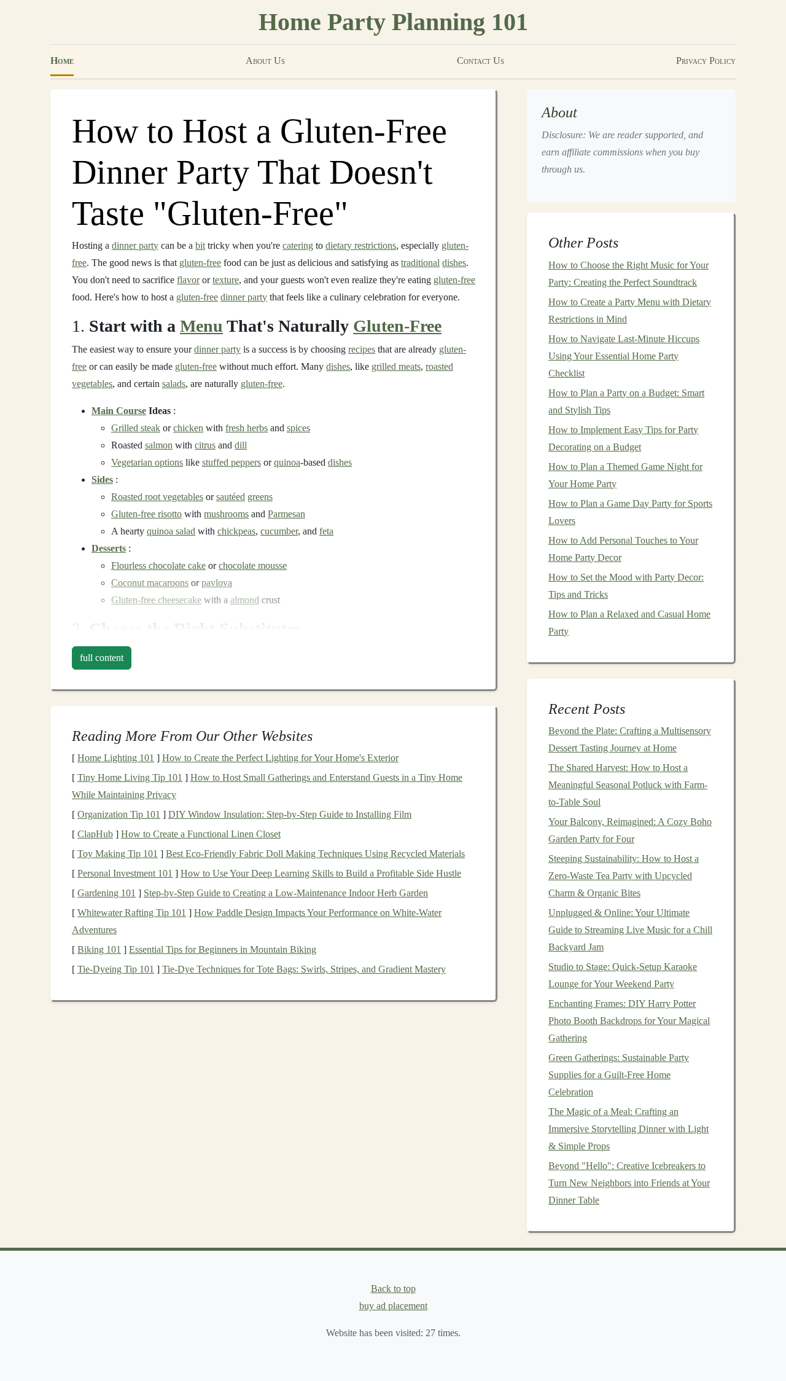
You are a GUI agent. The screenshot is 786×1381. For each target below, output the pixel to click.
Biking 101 (99, 949)
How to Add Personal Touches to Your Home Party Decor (623, 549)
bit (200, 245)
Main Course (118, 410)
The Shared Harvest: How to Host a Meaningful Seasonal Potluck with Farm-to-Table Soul (627, 784)
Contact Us (480, 60)
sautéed (230, 496)
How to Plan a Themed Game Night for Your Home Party (625, 475)
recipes (361, 349)
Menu (201, 325)
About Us (265, 60)
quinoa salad (171, 531)
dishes (454, 262)
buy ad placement (393, 1306)
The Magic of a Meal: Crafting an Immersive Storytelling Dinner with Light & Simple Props (628, 1128)
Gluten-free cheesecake (156, 600)
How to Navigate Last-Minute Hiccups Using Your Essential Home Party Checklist (623, 356)
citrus (205, 445)
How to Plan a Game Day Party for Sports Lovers (630, 512)
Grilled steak (135, 428)
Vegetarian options (147, 462)
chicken (188, 428)
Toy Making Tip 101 (117, 853)
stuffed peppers (231, 462)
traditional (420, 262)
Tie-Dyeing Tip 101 (115, 969)
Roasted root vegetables (157, 496)
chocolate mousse (253, 565)
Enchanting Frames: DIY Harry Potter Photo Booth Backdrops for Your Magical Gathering (629, 1020)
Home (62, 60)
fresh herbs (246, 428)
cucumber (279, 531)
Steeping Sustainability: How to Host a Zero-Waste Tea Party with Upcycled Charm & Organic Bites (623, 875)
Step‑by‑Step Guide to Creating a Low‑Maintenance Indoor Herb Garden (286, 893)
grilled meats (396, 366)
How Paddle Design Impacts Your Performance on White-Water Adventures (257, 921)
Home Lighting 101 (115, 758)
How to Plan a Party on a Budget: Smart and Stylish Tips (626, 401)
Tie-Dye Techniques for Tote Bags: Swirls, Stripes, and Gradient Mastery (304, 969)
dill (241, 445)
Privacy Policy (706, 60)
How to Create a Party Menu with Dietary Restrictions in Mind (629, 310)
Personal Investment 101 (125, 873)
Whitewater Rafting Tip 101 (131, 912)
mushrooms (226, 514)
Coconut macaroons (150, 582)
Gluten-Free (397, 325)
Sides (102, 479)
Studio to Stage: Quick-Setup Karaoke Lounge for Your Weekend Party (622, 975)
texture (225, 280)
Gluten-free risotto (146, 514)
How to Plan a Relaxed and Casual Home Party (629, 622)
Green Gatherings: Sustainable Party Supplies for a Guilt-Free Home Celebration (618, 1074)
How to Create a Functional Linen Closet (201, 834)
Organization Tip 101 (118, 814)
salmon (159, 445)
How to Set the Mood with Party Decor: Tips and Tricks (626, 586)
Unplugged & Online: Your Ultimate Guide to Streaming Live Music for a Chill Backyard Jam (630, 929)
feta (326, 531)
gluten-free (200, 262)
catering (297, 245)
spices (298, 428)
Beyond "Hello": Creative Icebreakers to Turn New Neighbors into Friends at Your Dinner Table (629, 1182)
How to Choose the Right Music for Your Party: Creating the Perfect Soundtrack (628, 274)
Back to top (393, 1288)
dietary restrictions (360, 245)
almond (244, 600)
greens (260, 496)
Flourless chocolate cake (158, 565)
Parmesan (286, 514)
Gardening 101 (106, 893)
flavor (188, 280)
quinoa (287, 462)
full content (101, 657)
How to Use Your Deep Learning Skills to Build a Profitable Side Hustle (321, 873)
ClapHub (95, 834)
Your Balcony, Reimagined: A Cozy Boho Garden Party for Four (630, 830)
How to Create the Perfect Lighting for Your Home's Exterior (280, 758)
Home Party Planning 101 (393, 22)
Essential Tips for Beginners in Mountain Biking (222, 949)
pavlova (216, 582)
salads (173, 383)
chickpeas (236, 531)
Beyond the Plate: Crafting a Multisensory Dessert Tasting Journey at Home (629, 739)
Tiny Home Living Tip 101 (129, 777)
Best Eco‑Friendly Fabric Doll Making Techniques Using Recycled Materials (315, 853)
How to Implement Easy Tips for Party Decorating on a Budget (623, 438)
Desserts (108, 548)
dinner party (135, 245)
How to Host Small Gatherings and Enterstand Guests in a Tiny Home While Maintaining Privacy (267, 786)
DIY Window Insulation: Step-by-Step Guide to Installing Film (289, 814)
